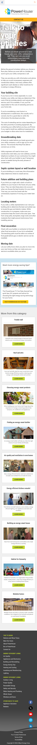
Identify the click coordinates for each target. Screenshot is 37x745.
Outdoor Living (8, 680)
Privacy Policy (18, 732)
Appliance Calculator (10, 704)
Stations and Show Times (11, 638)
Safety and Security (9, 688)
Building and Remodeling (11, 662)
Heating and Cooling (9, 667)
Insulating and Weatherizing (12, 670)
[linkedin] (31, 726)
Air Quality (6, 656)
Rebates (6, 706)
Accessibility (18, 739)
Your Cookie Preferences (18, 734)
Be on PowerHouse (9, 646)
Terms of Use (18, 737)
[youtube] (31, 714)
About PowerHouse (9, 644)
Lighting (6, 673)
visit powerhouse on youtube (15, 302)
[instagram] (31, 720)
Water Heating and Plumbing (12, 691)
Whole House (7, 694)
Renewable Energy (9, 686)
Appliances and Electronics (12, 659)
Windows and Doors (9, 697)
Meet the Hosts (8, 641)
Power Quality (7, 683)
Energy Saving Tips (9, 665)
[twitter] (31, 708)
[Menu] (2, 2)
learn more (18, 344)
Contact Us (18, 19)
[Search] (34, 2)
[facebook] (31, 702)
